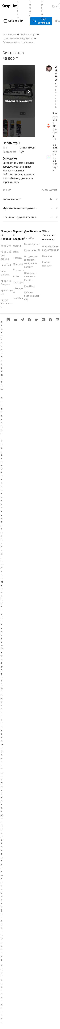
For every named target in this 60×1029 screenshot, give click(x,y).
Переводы (18, 270)
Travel (16, 252)
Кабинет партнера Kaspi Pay (32, 296)
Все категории (44, 20)
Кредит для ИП (32, 250)
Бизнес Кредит (32, 244)
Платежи (17, 258)
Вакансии (47, 256)
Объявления (15, 20)
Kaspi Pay (29, 238)
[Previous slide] (9, 91)
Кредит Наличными (6, 303)
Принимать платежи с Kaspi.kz (30, 276)
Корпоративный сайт (2, 993)
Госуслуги (18, 282)
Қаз (54, 6)
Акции (16, 276)
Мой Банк (18, 264)
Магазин (17, 245)
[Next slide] (28, 91)
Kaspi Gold (6, 245)
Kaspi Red (6, 265)
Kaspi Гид (18, 298)
